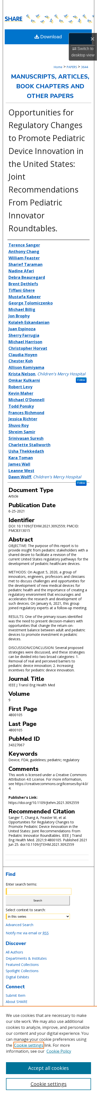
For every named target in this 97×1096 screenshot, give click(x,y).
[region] (48, 1051)
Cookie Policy (59, 1051)
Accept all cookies (48, 1068)
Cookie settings (28, 1045)
